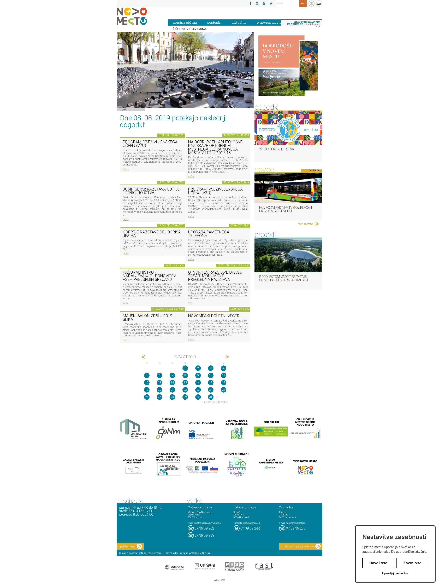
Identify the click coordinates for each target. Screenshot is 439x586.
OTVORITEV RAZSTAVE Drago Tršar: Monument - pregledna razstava (215, 276)
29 (185, 397)
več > (126, 169)
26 (146, 397)
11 (223, 375)
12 (146, 382)
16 (198, 382)
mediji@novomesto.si (295, 522)
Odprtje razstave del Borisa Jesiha (152, 234)
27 (159, 397)
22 (185, 389)
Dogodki (124, 109)
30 (198, 397)
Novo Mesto (140, 16)
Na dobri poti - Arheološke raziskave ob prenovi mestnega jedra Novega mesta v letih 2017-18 (215, 147)
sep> (226, 357)
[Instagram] (257, 3)
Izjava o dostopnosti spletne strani (140, 553)
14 (172, 382)
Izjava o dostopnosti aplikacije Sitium (188, 553)
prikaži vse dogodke (216, 402)
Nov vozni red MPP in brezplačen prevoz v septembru (285, 209)
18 (223, 382)
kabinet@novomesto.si (250, 522)
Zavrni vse (412, 563)
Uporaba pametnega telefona (208, 234)
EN (319, 3)
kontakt (312, 4)
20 (159, 389)
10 (210, 375)
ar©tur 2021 (219, 580)
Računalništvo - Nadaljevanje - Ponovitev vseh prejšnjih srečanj (149, 276)
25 (223, 389)
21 (172, 389)
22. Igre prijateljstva (276, 149)
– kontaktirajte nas (303, 23)
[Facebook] (250, 3)
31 (210, 397)
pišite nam (127, 546)
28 (172, 397)
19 (146, 389)
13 (159, 382)
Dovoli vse (378, 563)
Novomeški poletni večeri (214, 316)
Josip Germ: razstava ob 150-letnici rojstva (152, 191)
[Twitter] (271, 3)
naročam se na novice (298, 546)
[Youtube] (264, 3)
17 (210, 382)
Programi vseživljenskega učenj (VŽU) (150, 144)
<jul (143, 357)
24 (210, 389)
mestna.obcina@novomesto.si (207, 522)
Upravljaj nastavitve (395, 573)
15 (185, 382)
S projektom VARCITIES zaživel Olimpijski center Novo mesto (283, 278)
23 (198, 389)
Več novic (305, 224)
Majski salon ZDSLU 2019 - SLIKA (149, 318)
